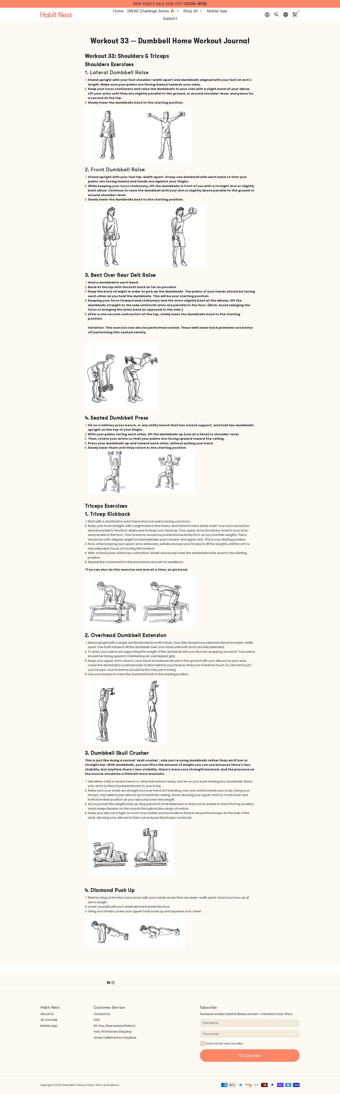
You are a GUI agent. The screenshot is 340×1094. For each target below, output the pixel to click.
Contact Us (102, 1014)
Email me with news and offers (224, 1043)
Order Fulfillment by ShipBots (115, 1037)
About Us (47, 1014)
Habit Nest (68, 1085)
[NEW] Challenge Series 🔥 (153, 11)
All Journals (49, 1020)
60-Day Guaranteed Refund (114, 1026)
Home (118, 11)
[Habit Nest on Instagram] (112, 982)
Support (170, 18)
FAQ (97, 1020)
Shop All (193, 11)
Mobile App (217, 11)
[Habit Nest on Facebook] (108, 982)
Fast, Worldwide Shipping (112, 1031)
